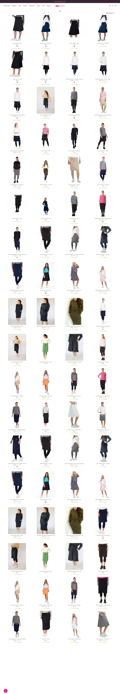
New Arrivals (7, 5)
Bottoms (14, 5)
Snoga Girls (31, 5)
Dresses (25, 5)
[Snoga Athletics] (60, 5)
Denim (38, 5)
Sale (43, 5)
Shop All (49, 5)
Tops (20, 5)
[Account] (110, 5)
